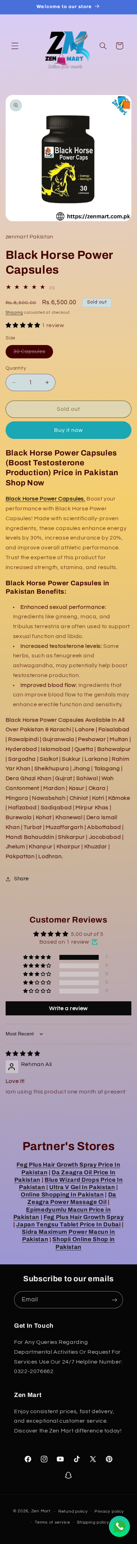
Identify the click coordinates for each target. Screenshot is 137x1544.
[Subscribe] (114, 1299)
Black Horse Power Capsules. (45, 499)
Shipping (14, 312)
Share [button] (21, 878)
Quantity (16, 368)
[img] (23, 1054)
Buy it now (68, 430)
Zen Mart (41, 1511)
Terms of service (52, 1522)
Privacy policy (109, 1511)
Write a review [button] (68, 1008)
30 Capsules (33, 353)
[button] (15, 46)
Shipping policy (93, 1522)
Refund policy (73, 1511)
